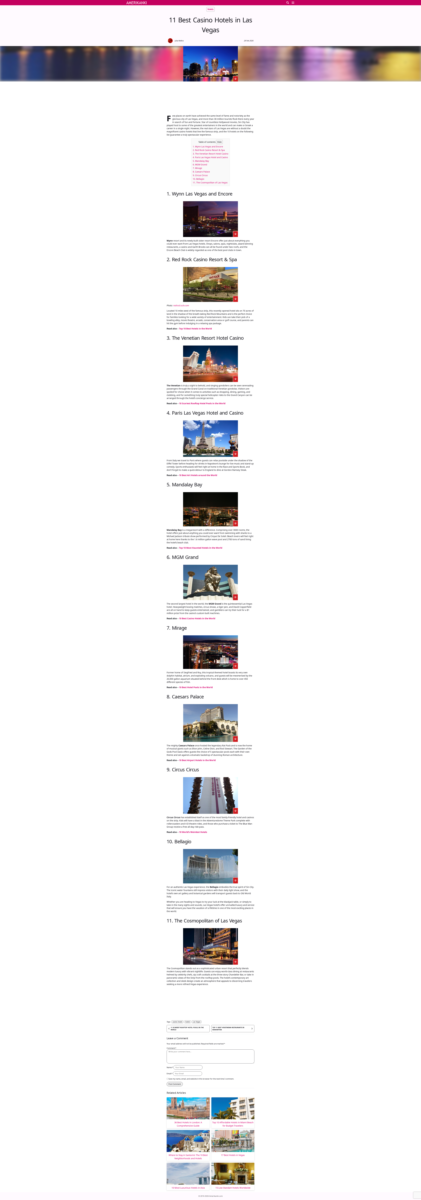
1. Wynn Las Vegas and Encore (208, 146)
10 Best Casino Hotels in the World (197, 618)
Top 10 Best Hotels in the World (195, 328)
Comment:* (171, 1048)
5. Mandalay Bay (201, 160)
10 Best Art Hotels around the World (198, 475)
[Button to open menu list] (293, 2)
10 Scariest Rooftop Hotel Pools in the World (202, 403)
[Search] (287, 2)
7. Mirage (197, 168)
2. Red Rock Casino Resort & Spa (209, 150)
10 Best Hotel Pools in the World (196, 687)
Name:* (170, 1067)
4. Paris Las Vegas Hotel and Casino (210, 157)
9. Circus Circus (200, 175)
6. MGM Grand (200, 164)
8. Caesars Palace (201, 171)
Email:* (170, 1073)
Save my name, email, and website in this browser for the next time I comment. (201, 1079)
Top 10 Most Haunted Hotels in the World (200, 547)
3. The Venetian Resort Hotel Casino (210, 153)
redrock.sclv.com (181, 305)
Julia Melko (179, 40)
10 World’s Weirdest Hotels (193, 832)
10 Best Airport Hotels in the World (197, 760)
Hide (219, 141)
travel (210, 9)
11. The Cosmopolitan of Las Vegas (210, 182)
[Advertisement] (210, 96)
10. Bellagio (198, 178)
